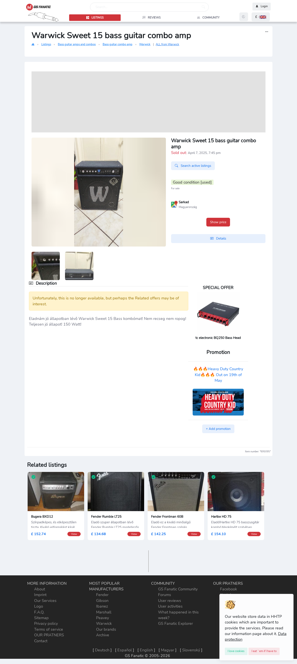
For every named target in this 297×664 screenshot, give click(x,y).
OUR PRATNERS (49, 635)
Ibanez (102, 606)
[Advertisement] (148, 101)
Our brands (106, 629)
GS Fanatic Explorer (175, 623)
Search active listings (195, 166)
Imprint (40, 594)
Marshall (103, 612)
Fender (102, 594)
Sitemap (41, 617)
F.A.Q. (39, 612)
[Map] (174, 203)
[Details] (266, 31)
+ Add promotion (218, 429)
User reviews (169, 600)
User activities (170, 606)
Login (264, 6)
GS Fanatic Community (178, 589)
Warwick (144, 44)
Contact (40, 641)
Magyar (167, 650)
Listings (46, 44)
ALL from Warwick (167, 44)
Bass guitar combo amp (117, 44)
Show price (218, 222)
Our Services (45, 600)
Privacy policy (46, 623)
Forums (164, 594)
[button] (261, 16)
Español (124, 650)
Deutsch (102, 650)
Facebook (228, 589)
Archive (102, 635)
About (39, 589)
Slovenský (191, 650)
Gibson (102, 600)
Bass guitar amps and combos (77, 44)
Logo (38, 606)
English (146, 650)
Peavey (102, 617)
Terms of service (48, 629)
